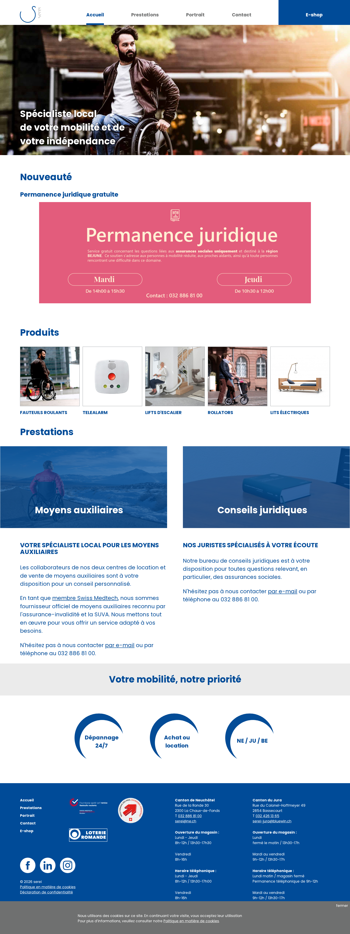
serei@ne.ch (185, 821)
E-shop (314, 15)
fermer (342, 905)
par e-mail (119, 645)
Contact (241, 15)
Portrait (195, 15)
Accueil (95, 15)
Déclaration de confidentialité (46, 892)
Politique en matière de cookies (48, 887)
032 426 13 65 (267, 816)
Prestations (145, 15)
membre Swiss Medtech (85, 598)
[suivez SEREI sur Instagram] (67, 865)
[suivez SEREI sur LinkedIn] (47, 865)
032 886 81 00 (190, 816)
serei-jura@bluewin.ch (272, 821)
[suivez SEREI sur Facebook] (27, 865)
